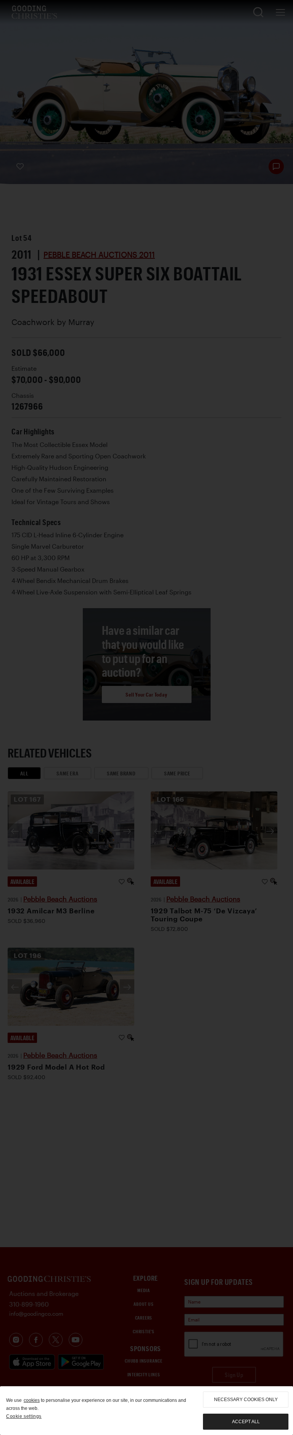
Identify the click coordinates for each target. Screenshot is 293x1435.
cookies (32, 1400)
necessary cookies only (246, 1399)
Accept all (246, 1421)
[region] (146, 1410)
